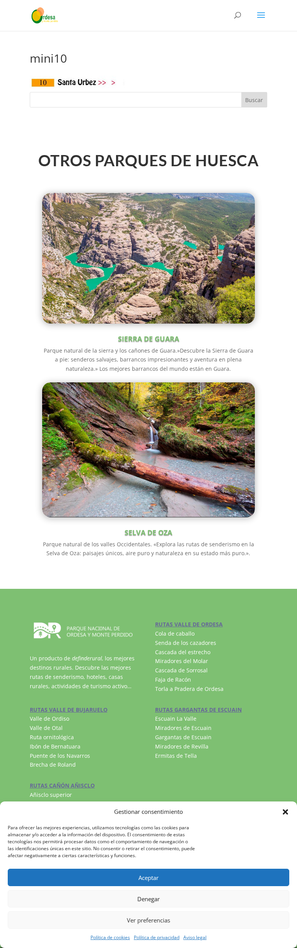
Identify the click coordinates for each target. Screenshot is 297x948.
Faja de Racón (173, 679)
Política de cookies (110, 937)
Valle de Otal (46, 727)
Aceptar (148, 878)
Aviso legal (195, 937)
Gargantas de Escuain (183, 737)
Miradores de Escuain (183, 727)
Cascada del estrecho (182, 652)
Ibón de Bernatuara (55, 746)
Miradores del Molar (181, 661)
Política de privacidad (156, 937)
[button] (285, 812)
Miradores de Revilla (181, 746)
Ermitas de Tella (176, 755)
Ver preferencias (148, 920)
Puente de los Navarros (60, 755)
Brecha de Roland (53, 764)
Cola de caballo (175, 633)
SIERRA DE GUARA (148, 338)
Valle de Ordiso (49, 718)
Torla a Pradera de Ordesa (189, 688)
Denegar (148, 899)
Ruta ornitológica (52, 737)
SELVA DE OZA (148, 532)
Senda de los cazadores (185, 642)
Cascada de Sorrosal (181, 670)
